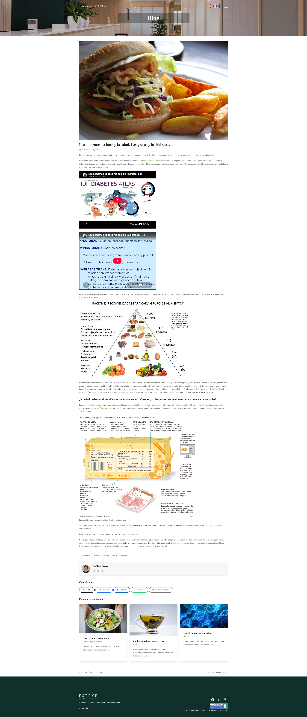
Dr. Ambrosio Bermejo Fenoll (148, 161)
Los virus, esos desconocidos (198, 633)
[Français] (215, 6)
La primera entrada (180, 405)
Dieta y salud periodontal (96, 638)
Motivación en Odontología (90, 672)
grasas (114, 555)
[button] (226, 6)
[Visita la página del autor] (86, 569)
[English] (219, 6)
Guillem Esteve (100, 566)
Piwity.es (224, 711)
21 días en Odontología (217, 672)
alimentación (85, 555)
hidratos (124, 555)
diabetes (106, 555)
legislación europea (101, 408)
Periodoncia (96, 642)
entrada (123, 525)
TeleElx (194, 161)
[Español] (210, 6)
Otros (98, 150)
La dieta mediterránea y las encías (150, 641)
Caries (96, 555)
